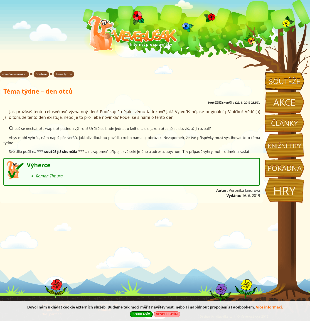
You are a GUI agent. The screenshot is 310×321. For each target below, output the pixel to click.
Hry (284, 190)
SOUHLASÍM (141, 314)
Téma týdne (64, 74)
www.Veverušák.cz (14, 74)
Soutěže (284, 81)
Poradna (284, 168)
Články (284, 123)
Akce (284, 102)
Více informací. (269, 307)
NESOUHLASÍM (167, 314)
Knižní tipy (284, 146)
